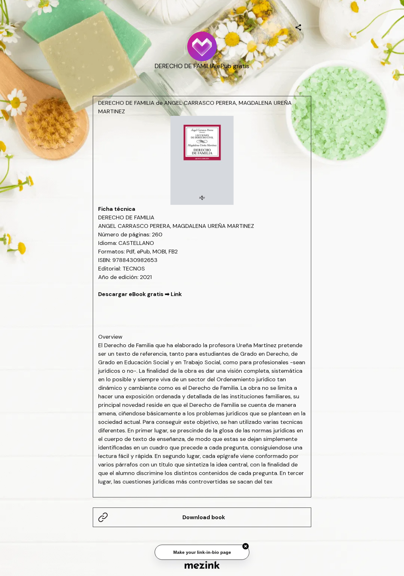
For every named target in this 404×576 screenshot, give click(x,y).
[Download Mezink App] (202, 565)
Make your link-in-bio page (202, 551)
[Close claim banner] (245, 545)
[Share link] (298, 26)
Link (176, 294)
